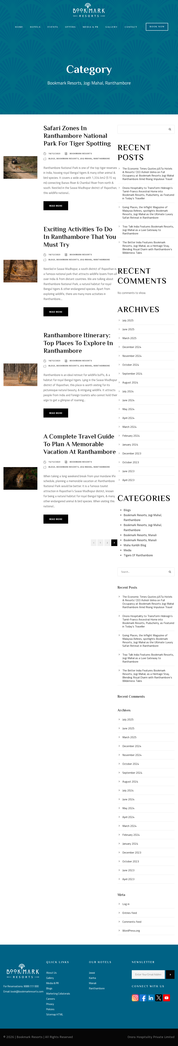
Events (53, 27)
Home (19, 27)
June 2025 (128, 329)
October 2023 (130, 462)
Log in (126, 904)
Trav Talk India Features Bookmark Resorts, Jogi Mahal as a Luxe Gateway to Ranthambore (148, 229)
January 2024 (130, 444)
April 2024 (128, 418)
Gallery (111, 27)
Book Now (157, 27)
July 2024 (128, 391)
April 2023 (128, 480)
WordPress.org (131, 930)
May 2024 (128, 409)
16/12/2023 (54, 153)
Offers (70, 27)
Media (127, 550)
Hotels (35, 27)
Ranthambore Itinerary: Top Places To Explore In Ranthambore (78, 343)
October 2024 (130, 365)
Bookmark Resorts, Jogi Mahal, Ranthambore (83, 158)
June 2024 (128, 400)
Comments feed (131, 922)
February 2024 (131, 436)
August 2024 (130, 382)
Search (170, 129)
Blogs (51, 158)
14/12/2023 (54, 461)
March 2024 (129, 427)
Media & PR (90, 27)
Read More (55, 205)
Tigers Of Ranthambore (138, 555)
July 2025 (128, 320)
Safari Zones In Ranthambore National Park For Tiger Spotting (77, 136)
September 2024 (132, 373)
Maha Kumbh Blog (135, 545)
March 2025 (129, 338)
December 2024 (131, 347)
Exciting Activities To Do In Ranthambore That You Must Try (79, 237)
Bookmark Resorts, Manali (140, 535)
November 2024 (131, 356)
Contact (131, 27)
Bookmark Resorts (81, 153)
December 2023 (131, 453)
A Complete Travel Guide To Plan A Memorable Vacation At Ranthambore (79, 445)
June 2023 (128, 471)
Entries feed (129, 913)
